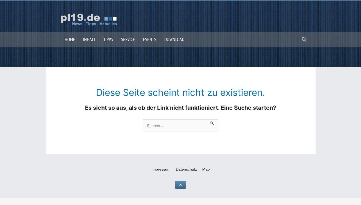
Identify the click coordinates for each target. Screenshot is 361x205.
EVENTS (149, 39)
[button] (304, 40)
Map (206, 169)
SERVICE (128, 39)
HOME (70, 39)
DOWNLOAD (174, 39)
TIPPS (108, 39)
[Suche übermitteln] (212, 122)
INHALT (89, 39)
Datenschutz (186, 169)
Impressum (161, 169)
